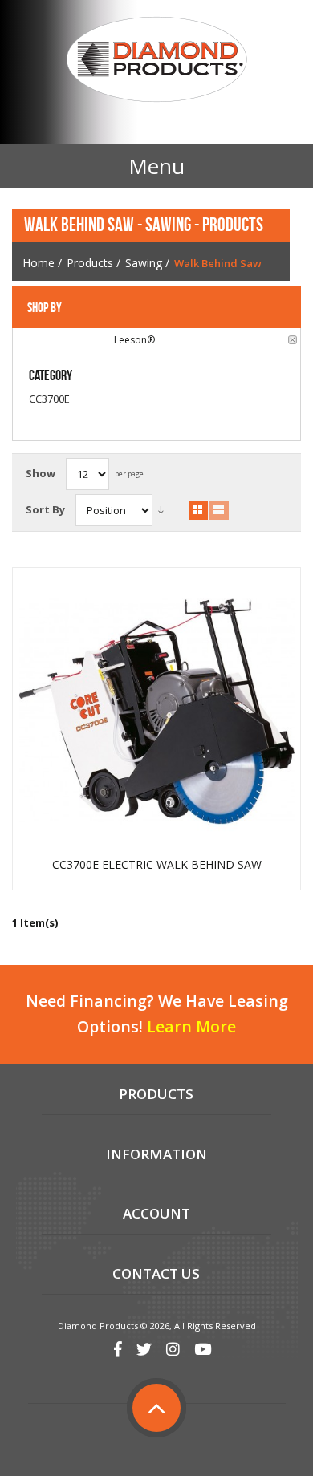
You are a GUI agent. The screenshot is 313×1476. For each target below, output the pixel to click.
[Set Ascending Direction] (161, 510)
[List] (219, 510)
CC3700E (49, 398)
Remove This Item (292, 339)
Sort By (45, 509)
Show (40, 473)
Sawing (143, 262)
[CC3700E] (156, 711)
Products (90, 262)
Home (38, 262)
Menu (156, 166)
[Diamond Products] (156, 61)
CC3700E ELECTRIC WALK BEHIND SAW (157, 865)
